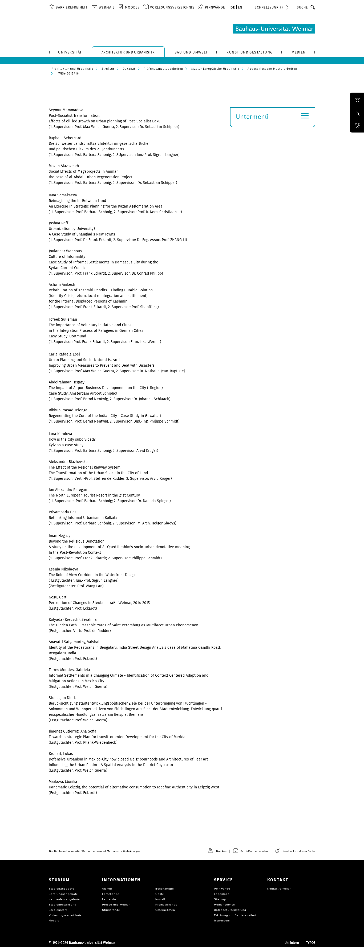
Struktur (108, 69)
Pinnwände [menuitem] (215, 7)
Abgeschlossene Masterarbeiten (272, 69)
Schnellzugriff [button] (269, 7)
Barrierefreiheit (71, 7)
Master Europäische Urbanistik (215, 69)
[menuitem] (68, 7)
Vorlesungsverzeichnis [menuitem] (172, 7)
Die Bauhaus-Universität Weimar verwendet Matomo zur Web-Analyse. (94, 851)
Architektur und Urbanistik (72, 69)
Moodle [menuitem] (132, 7)
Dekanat (129, 69)
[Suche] (313, 7)
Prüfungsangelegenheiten (163, 69)
